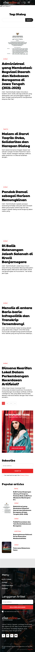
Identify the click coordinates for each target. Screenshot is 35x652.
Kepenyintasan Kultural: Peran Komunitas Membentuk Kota (22, 536)
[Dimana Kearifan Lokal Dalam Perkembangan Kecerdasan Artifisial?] (17, 348)
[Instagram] (7, 635)
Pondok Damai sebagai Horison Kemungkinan (16, 195)
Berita (16, 488)
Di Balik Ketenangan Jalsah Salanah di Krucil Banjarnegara (17, 253)
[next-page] (15, 403)
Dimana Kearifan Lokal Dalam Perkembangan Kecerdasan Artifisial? (17, 376)
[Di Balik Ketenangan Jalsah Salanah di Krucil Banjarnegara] (17, 226)
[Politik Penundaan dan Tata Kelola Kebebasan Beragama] (6, 522)
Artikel (5, 59)
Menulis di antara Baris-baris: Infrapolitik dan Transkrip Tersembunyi (17, 315)
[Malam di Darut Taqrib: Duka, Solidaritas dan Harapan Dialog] (17, 114)
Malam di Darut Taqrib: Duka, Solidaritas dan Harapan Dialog (16, 139)
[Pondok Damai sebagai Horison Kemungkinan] (17, 172)
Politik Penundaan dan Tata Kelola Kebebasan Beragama (22, 524)
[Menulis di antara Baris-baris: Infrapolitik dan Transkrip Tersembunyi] (17, 288)
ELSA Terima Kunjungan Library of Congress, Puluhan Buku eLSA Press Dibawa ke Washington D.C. (22, 496)
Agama (5, 129)
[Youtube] (16, 635)
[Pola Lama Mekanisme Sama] (6, 547)
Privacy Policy (24, 475)
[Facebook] (3, 635)
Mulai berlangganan (17, 607)
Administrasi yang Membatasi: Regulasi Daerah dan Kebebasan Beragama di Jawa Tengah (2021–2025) (17, 75)
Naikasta (30, 649)
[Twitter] (11, 635)
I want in (17, 471)
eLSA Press (17, 531)
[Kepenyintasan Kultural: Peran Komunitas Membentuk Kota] (6, 534)
